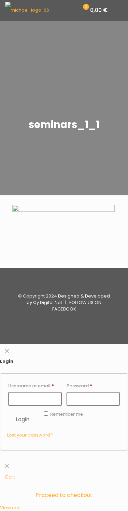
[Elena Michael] (27, 10)
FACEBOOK (64, 309)
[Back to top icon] (64, 282)
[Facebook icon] (64, 320)
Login (22, 419)
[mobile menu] (119, 10)
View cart (10, 508)
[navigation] (64, 485)
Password (79, 386)
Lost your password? (30, 435)
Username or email (31, 386)
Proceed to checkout (64, 495)
